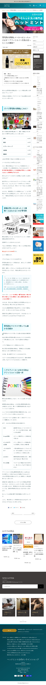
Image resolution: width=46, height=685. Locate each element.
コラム (34, 43)
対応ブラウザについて (36, 639)
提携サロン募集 (34, 646)
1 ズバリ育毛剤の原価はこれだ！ (11, 75)
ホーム (8, 637)
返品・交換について (20, 639)
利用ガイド (12, 637)
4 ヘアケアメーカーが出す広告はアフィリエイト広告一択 (16, 83)
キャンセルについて (28, 639)
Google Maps (23, 665)
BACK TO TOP (23, 621)
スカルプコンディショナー (37, 629)
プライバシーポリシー (36, 641)
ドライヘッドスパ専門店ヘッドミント (13, 650)
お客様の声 (35, 46)
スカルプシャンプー (28, 629)
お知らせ (34, 40)
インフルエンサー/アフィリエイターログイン (30, 648)
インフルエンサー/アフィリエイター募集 (14, 648)
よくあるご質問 (10, 641)
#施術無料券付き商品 (37, 59)
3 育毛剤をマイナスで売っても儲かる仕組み (13, 81)
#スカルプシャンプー (37, 61)
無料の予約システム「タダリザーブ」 (13, 654)
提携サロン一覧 (36, 50)
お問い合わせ (15, 641)
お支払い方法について (33, 637)
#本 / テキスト (36, 67)
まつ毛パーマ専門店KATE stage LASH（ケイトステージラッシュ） (18, 652)
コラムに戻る (23, 522)
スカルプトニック (21, 631)
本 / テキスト (27, 631)
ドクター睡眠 (23, 654)
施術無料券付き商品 (21, 629)
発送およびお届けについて (11, 639)
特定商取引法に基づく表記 (26, 641)
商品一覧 (9, 630)
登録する (41, 586)
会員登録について (17, 637)
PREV (13, 513)
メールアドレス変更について (12, 646)
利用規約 (20, 641)
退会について (20, 646)
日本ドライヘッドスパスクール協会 (27, 650)
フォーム (16, 582)
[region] (16, 146)
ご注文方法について (24, 637)
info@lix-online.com (24, 669)
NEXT (33, 513)
